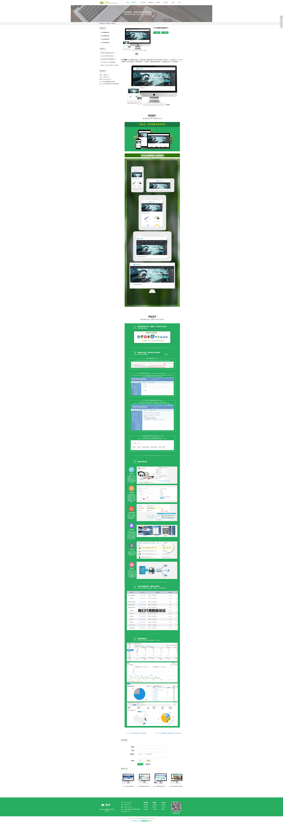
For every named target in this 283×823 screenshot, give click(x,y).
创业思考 (163, 804)
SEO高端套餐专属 (105, 35)
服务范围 (146, 802)
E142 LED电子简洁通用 (128, 786)
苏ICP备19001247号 (136, 820)
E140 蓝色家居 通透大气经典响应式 (139, 733)
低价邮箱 (146, 809)
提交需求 (165, 32)
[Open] (281, 22)
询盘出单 (155, 804)
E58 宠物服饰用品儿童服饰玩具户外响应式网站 (170, 733)
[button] (137, 2)
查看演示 (157, 32)
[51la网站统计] (144, 820)
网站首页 (108, 23)
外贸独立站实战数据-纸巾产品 (107, 52)
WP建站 (158, 2)
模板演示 (134, 2)
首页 (127, 2)
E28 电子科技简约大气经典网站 (177, 786)
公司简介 (163, 802)
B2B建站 (146, 804)
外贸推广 (155, 802)
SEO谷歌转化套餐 (105, 39)
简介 (179, 2)
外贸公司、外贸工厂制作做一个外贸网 (109, 65)
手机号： (133, 750)
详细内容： (132, 754)
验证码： (133, 760)
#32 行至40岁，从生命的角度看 (108, 62)
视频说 (162, 809)
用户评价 (163, 807)
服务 (173, 2)
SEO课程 (155, 809)
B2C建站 (146, 807)
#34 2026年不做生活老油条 (107, 56)
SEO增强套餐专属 (105, 32)
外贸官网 (143, 2)
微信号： (133, 746)
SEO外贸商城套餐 (105, 42)
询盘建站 (150, 2)
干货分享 (165, 2)
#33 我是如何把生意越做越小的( (108, 59)
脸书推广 (155, 807)
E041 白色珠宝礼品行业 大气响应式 (160, 786)
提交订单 (140, 764)
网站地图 (149, 820)
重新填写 (148, 764)
